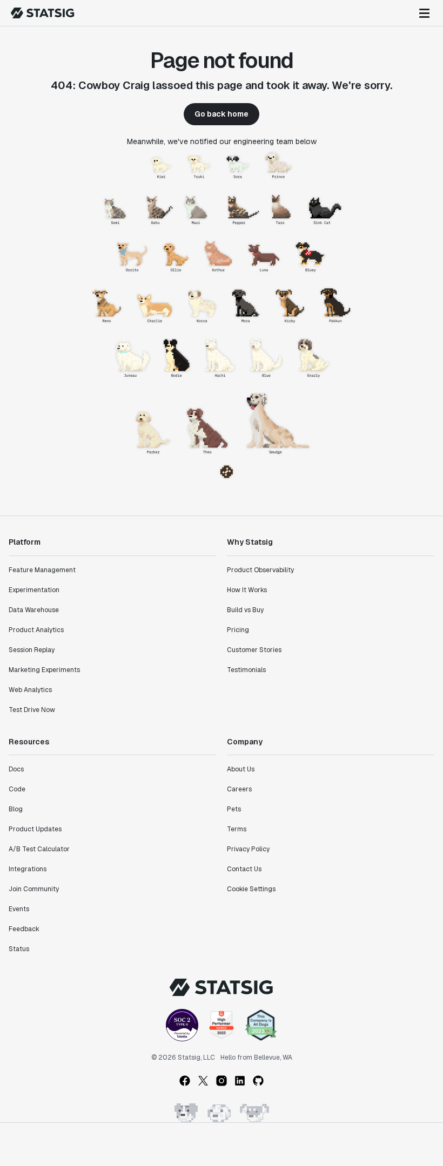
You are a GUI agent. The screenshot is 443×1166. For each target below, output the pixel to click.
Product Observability (260, 570)
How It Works (247, 590)
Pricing (238, 630)
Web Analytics (30, 690)
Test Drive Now (32, 710)
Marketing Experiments (44, 670)
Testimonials (246, 670)
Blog (16, 809)
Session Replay (32, 650)
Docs (16, 769)
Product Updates (35, 829)
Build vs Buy (245, 610)
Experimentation (34, 590)
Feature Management (42, 570)
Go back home (221, 114)
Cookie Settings (251, 889)
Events (19, 909)
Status (19, 949)
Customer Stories (254, 650)
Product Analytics (36, 630)
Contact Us (244, 869)
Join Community (34, 889)
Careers (239, 789)
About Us (240, 769)
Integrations (27, 869)
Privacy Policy (248, 849)
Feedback (24, 929)
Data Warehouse (34, 610)
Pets (234, 809)
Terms (236, 829)
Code (17, 789)
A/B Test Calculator (39, 849)
